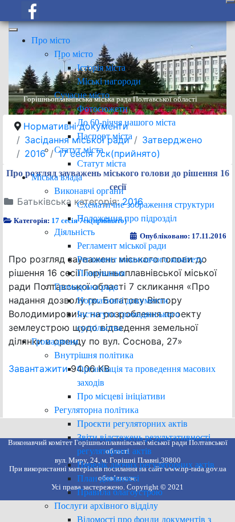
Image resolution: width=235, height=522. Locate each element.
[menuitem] (50, 40)
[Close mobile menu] (13, 29)
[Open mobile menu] (230, 1)
